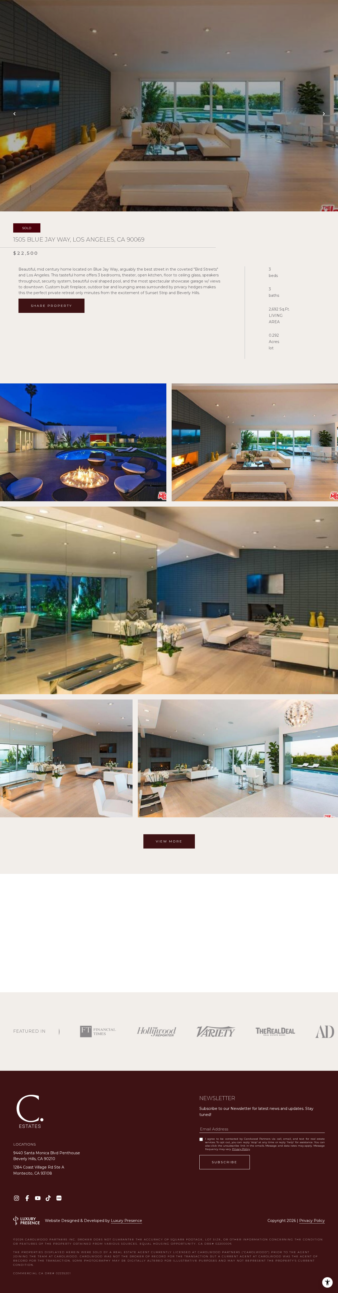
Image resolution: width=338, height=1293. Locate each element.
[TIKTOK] (48, 1198)
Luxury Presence (126, 1220)
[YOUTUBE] (37, 1198)
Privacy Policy (241, 1149)
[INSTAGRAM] (16, 1198)
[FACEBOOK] (27, 1198)
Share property (51, 306)
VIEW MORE (169, 841)
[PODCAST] (58, 1198)
